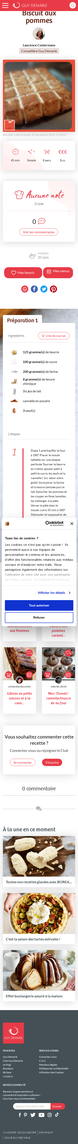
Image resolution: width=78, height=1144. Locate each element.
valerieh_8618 (58, 686)
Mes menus (61, 271)
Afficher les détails (51, 592)
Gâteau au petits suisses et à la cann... (19, 698)
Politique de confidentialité (53, 1068)
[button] (5, 5)
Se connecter (23, 762)
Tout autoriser (39, 605)
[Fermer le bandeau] (71, 523)
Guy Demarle (10, 1056)
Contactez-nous (48, 1056)
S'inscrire (52, 762)
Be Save (7, 1072)
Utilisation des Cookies (51, 1072)
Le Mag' (7, 1064)
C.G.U (42, 1060)
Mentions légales (48, 1064)
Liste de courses (56, 335)
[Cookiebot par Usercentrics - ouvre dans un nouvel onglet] (47, 523)
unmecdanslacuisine (19, 686)
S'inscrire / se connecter (19, 1132)
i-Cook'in (8, 1076)
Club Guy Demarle (13, 1060)
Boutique (8, 1068)
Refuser (39, 617)
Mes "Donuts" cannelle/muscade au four (58, 698)
